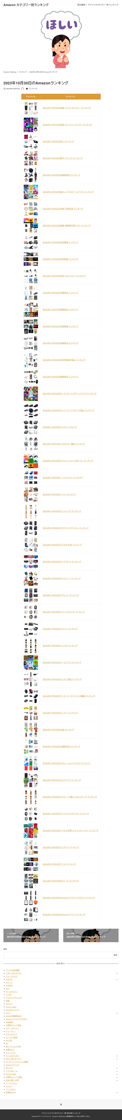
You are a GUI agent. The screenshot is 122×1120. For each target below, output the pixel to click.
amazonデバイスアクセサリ (16, 1019)
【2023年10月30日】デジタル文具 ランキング (62, 544)
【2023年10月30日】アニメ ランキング (59, 864)
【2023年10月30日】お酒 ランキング (58, 729)
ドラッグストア (11, 1034)
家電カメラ (10, 1049)
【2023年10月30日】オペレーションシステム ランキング (66, 763)
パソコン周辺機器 (12, 970)
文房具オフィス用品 (13, 1025)
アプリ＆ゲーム (12, 1071)
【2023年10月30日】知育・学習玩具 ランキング (63, 208)
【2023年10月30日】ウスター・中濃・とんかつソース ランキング (70, 796)
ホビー (8, 1013)
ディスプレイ (11, 1089)
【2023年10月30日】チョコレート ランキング (62, 578)
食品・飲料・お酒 (12, 1080)
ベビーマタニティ (12, 1028)
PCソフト (9, 1068)
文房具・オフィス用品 (14, 1077)
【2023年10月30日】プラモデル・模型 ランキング (64, 444)
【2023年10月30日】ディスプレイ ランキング (62, 561)
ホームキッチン (11, 991)
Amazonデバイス (12, 1065)
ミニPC (9, 994)
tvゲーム (9, 982)
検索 (5, 949)
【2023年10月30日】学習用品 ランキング (60, 292)
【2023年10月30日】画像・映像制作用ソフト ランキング (66, 225)
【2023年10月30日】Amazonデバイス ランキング (64, 914)
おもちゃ (9, 979)
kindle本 (9, 985)
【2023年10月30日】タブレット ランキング (61, 595)
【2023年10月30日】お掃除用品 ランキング (61, 746)
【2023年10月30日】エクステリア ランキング (62, 780)
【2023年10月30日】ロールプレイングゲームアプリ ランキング (69, 393)
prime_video (11, 1007)
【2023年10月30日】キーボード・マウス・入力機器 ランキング (69, 696)
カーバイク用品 (12, 1037)
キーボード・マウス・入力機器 (17, 1062)
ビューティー (11, 1031)
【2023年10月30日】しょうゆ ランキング (60, 645)
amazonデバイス (12, 1010)
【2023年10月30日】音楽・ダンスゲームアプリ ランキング (67, 124)
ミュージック (10, 1052)
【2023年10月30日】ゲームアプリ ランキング (62, 662)
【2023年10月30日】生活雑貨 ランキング (60, 242)
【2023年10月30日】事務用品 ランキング (60, 376)
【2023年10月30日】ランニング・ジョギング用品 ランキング (68, 410)
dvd (7, 988)
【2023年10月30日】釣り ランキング (58, 141)
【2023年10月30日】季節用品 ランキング (60, 309)
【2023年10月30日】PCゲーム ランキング (61, 881)
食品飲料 (9, 1022)
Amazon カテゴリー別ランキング (26, 5)
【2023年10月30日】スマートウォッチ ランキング (64, 612)
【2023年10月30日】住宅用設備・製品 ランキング (64, 360)
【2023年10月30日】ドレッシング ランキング (62, 511)
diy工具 (9, 1040)
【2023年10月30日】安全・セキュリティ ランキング (64, 276)
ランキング (33, 88)
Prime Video (11, 1074)
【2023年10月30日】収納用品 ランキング (60, 343)
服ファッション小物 (13, 1046)
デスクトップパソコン (14, 997)
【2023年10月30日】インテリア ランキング (61, 847)
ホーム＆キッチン (12, 1055)
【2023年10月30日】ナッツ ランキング (59, 494)
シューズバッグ (12, 976)
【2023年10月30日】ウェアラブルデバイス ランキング (66, 813)
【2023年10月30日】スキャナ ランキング (60, 628)
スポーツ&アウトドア (13, 973)
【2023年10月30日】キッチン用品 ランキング (62, 679)
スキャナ (9, 1086)
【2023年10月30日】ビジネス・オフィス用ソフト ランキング (68, 460)
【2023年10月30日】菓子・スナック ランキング (63, 158)
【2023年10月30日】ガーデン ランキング (60, 712)
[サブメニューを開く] (117, 973)
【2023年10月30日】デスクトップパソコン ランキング (66, 528)
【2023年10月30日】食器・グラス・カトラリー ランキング (67, 107)
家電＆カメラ (11, 1092)
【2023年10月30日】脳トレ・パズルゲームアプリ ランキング (68, 191)
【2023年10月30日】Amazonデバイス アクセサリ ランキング (69, 897)
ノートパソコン (11, 1083)
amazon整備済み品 (13, 1016)
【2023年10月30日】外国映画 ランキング (60, 326)
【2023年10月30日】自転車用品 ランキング (61, 175)
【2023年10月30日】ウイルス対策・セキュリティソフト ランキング (70, 830)
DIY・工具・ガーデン (13, 1059)
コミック (9, 1004)
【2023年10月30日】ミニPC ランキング (60, 427)
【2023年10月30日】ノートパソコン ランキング (63, 477)
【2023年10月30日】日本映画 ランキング (60, 259)
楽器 (8, 1000)
